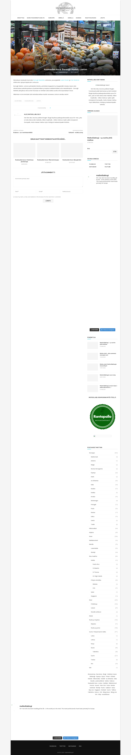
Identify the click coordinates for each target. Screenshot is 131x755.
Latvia (104, 636)
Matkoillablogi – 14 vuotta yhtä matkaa (99, 139)
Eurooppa (51, 18)
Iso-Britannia (18, 101)
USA (105, 588)
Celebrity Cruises (112, 674)
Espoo (103, 676)
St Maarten (105, 568)
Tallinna (113, 690)
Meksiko (105, 584)
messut (92, 685)
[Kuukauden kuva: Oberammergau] (48, 150)
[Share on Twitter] (55, 108)
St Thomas (105, 572)
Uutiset (104, 608)
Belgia (104, 465)
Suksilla (70, 18)
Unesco (96, 692)
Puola (104, 508)
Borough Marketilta (39, 80)
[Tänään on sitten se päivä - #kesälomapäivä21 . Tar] (94, 271)
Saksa (104, 516)
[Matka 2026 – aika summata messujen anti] (92, 356)
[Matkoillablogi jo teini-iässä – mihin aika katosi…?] (92, 388)
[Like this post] (51, 108)
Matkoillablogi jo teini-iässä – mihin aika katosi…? (108, 386)
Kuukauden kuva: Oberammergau (48, 160)
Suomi (104, 656)
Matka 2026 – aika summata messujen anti (108, 354)
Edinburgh (92, 676)
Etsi (88, 148)
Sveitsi (104, 520)
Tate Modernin (75, 80)
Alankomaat (104, 457)
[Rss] (115, 7)
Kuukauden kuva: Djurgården (72, 160)
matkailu (105, 683)
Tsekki (104, 524)
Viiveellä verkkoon (104, 612)
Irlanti (104, 477)
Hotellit (103, 679)
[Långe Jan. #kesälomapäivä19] (94, 325)
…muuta (102, 18)
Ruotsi (104, 648)
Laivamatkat (104, 548)
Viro (104, 663)
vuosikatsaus (105, 694)
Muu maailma (103, 556)
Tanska (104, 660)
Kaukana (78, 18)
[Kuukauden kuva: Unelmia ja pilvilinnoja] (24, 150)
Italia (104, 484)
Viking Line (114, 692)
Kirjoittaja (20, 18)
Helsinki (90, 679)
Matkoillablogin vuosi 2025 (108, 375)
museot (97, 685)
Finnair (108, 676)
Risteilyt (104, 552)
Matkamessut (113, 683)
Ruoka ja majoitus (103, 620)
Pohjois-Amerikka (104, 580)
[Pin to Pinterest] (56, 108)
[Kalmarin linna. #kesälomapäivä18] (110, 325)
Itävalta (104, 488)
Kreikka (104, 492)
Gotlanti (113, 676)
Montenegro (104, 500)
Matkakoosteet (103, 540)
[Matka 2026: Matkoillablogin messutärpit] (92, 367)
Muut (103, 600)
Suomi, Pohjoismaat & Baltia (35, 18)
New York (103, 685)
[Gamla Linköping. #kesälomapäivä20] (110, 222)
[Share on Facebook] (53, 108)
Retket (103, 616)
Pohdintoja (104, 604)
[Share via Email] (58, 108)
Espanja (104, 473)
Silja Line (91, 690)
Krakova (112, 681)
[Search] (118, 7)
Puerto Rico (105, 564)
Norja (104, 644)
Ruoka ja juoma (104, 628)
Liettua (104, 640)
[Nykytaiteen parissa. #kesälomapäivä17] (109, 714)
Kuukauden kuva (29, 101)
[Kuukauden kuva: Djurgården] (72, 150)
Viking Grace (106, 692)
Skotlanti (103, 690)
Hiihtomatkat (103, 528)
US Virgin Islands (105, 576)
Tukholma (105, 652)
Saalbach (108, 688)
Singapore (104, 596)
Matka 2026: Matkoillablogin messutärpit (108, 365)
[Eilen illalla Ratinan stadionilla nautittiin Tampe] (110, 203)
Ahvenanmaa (91, 674)
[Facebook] (109, 7)
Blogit (104, 674)
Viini (103, 667)
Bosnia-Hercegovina (104, 469)
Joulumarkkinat (99, 681)
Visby (99, 694)
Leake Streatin (65, 80)
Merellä (61, 18)
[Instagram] (113, 7)
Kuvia (103, 536)
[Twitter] (111, 7)
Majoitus (104, 624)
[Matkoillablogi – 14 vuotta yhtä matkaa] (102, 125)
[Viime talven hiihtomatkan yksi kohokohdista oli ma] (94, 193)
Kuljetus (103, 532)
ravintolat (92, 688)
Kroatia (104, 496)
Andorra (104, 461)
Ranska (104, 512)
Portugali (104, 504)
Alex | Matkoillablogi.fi (61, 72)
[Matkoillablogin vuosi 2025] (92, 377)
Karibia (104, 560)
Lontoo (38, 101)
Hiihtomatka (96, 679)
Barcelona (99, 674)
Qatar (104, 592)
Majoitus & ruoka (90, 18)
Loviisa (100, 683)
